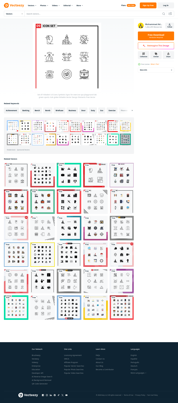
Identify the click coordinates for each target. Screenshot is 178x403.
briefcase (59, 110)
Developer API (37, 373)
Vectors (31, 5)
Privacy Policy (140, 395)
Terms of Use (128, 395)
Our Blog (99, 366)
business (72, 110)
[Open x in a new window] (62, 395)
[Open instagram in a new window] (47, 395)
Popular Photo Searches (74, 369)
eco (101, 110)
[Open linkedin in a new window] (51, 395)
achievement (11, 110)
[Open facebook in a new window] (43, 395)
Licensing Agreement (73, 355)
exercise (112, 110)
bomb (47, 110)
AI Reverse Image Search (42, 376)
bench (37, 110)
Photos (43, 5)
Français (134, 369)
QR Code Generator (40, 384)
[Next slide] (130, 110)
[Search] (163, 13)
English (134, 355)
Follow (169, 27)
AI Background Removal (41, 380)
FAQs (98, 355)
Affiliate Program (71, 362)
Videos (55, 5)
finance (124, 110)
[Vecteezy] (14, 5)
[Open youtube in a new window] (66, 395)
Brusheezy (36, 355)
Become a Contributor (105, 369)
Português (135, 362)
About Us (99, 362)
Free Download (156, 36)
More (78, 5)
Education (36, 369)
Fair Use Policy (152, 395)
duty (93, 110)
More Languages (137, 373)
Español (134, 359)
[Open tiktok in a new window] (59, 395)
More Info (143, 70)
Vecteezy (35, 359)
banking (25, 110)
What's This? (155, 64)
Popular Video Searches (73, 373)
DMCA (66, 359)
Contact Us (100, 359)
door (83, 110)
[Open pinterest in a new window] (55, 395)
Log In (165, 5)
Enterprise (36, 366)
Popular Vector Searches (74, 366)
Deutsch (134, 366)
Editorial (67, 5)
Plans (123, 5)
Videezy (35, 362)
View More (125, 139)
